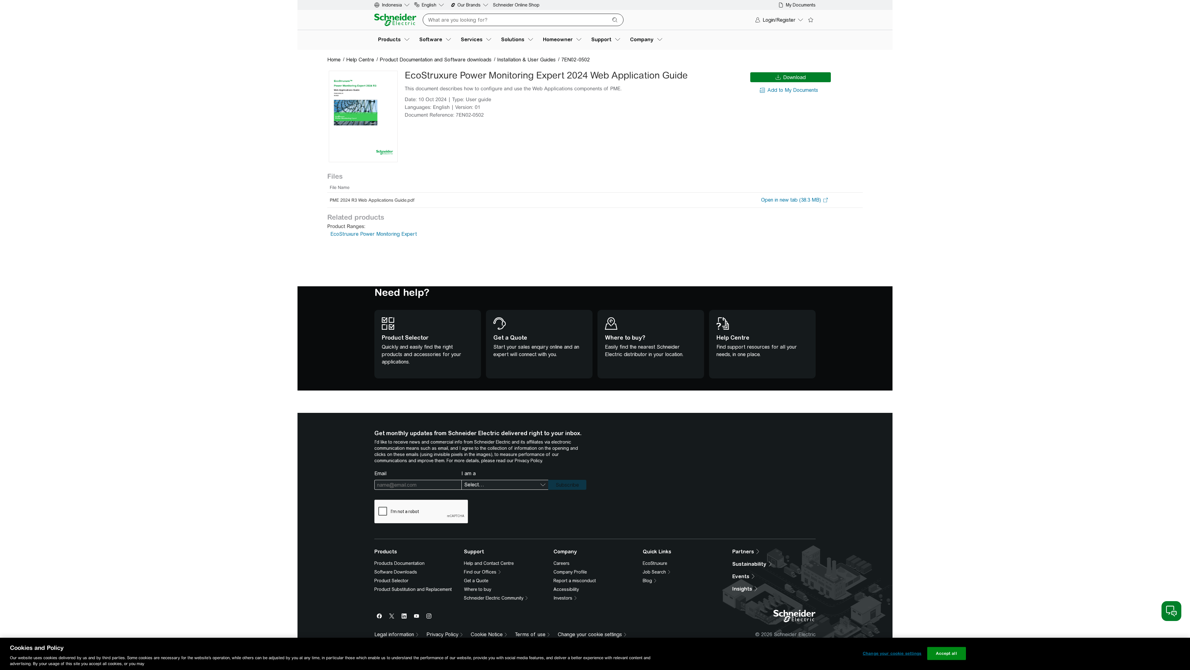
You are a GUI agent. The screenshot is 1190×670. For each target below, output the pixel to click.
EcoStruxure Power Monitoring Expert (373, 234)
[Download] (363, 116)
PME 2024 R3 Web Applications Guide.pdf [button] (372, 200)
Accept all (946, 653)
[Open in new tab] (791, 200)
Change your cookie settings (892, 653)
